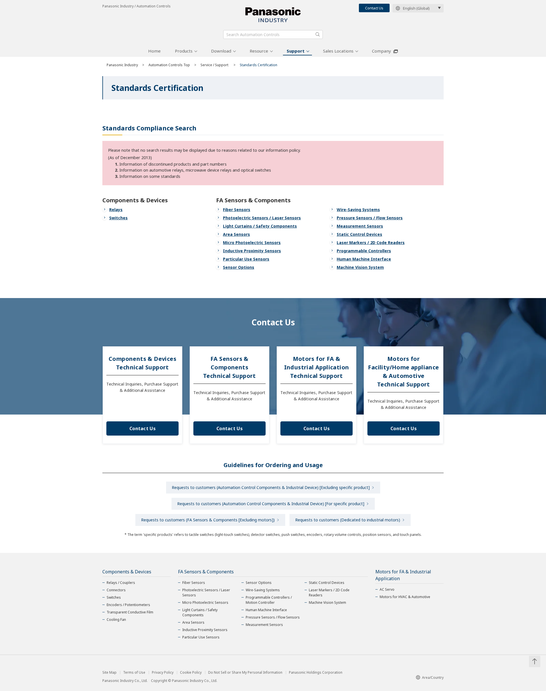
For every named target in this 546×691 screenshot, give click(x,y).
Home (154, 51)
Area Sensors (236, 234)
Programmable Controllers (364, 250)
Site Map (109, 672)
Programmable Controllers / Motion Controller (269, 600)
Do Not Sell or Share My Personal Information (245, 672)
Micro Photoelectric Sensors (252, 242)
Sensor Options (238, 267)
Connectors (116, 590)
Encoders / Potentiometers (128, 604)
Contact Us (374, 8)
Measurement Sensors (360, 226)
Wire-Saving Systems (358, 209)
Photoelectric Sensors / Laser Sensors (262, 217)
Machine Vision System (360, 267)
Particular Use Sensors (246, 259)
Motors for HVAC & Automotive (405, 596)
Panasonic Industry (122, 65)
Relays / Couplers (121, 582)
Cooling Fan (116, 619)
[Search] (318, 34)
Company (381, 51)
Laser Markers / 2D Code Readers (371, 242)
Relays (116, 209)
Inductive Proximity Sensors (252, 250)
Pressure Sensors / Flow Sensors (370, 217)
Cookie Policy (191, 672)
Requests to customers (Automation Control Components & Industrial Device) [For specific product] (270, 503)
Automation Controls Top (169, 65)
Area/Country (433, 677)
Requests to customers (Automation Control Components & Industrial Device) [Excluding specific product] (271, 487)
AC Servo (387, 589)
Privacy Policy (162, 672)
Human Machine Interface (364, 259)
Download (221, 51)
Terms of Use (134, 672)
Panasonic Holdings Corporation (315, 672)
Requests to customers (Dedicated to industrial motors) (347, 520)
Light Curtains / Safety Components (260, 226)
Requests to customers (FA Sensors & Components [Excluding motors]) (208, 520)
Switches (118, 217)
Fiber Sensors (236, 209)
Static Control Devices (359, 234)
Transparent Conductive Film (130, 612)
